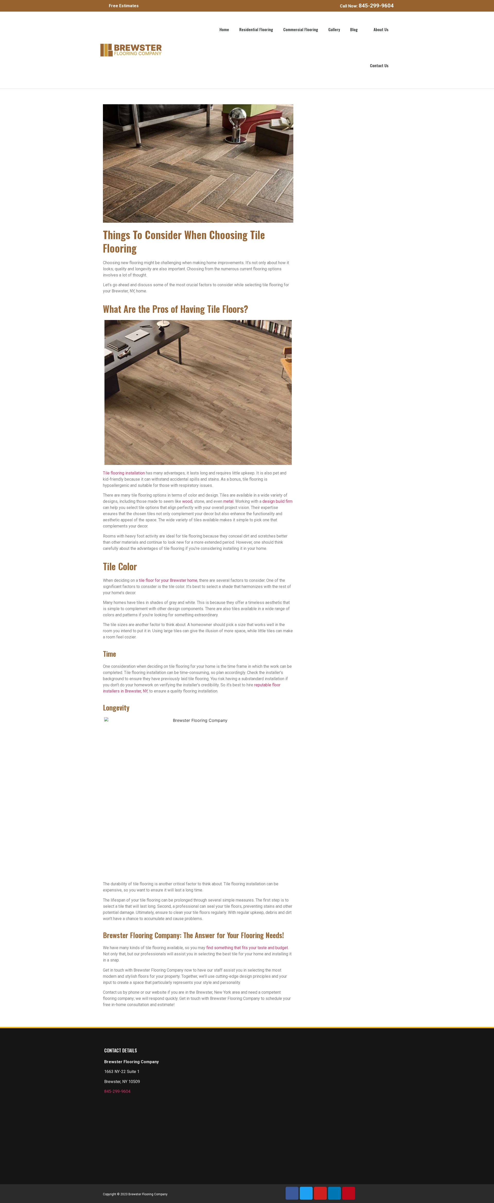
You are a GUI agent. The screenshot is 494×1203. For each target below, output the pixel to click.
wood (187, 501)
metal (228, 501)
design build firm (277, 501)
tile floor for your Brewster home (168, 580)
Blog (354, 29)
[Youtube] (320, 1193)
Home (224, 29)
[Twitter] (306, 1193)
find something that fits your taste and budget (247, 947)
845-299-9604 (117, 1091)
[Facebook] (292, 1193)
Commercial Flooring (300, 29)
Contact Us (379, 65)
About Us (381, 29)
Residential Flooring (256, 29)
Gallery (334, 29)
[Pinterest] (348, 1193)
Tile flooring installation (124, 473)
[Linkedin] (334, 1193)
